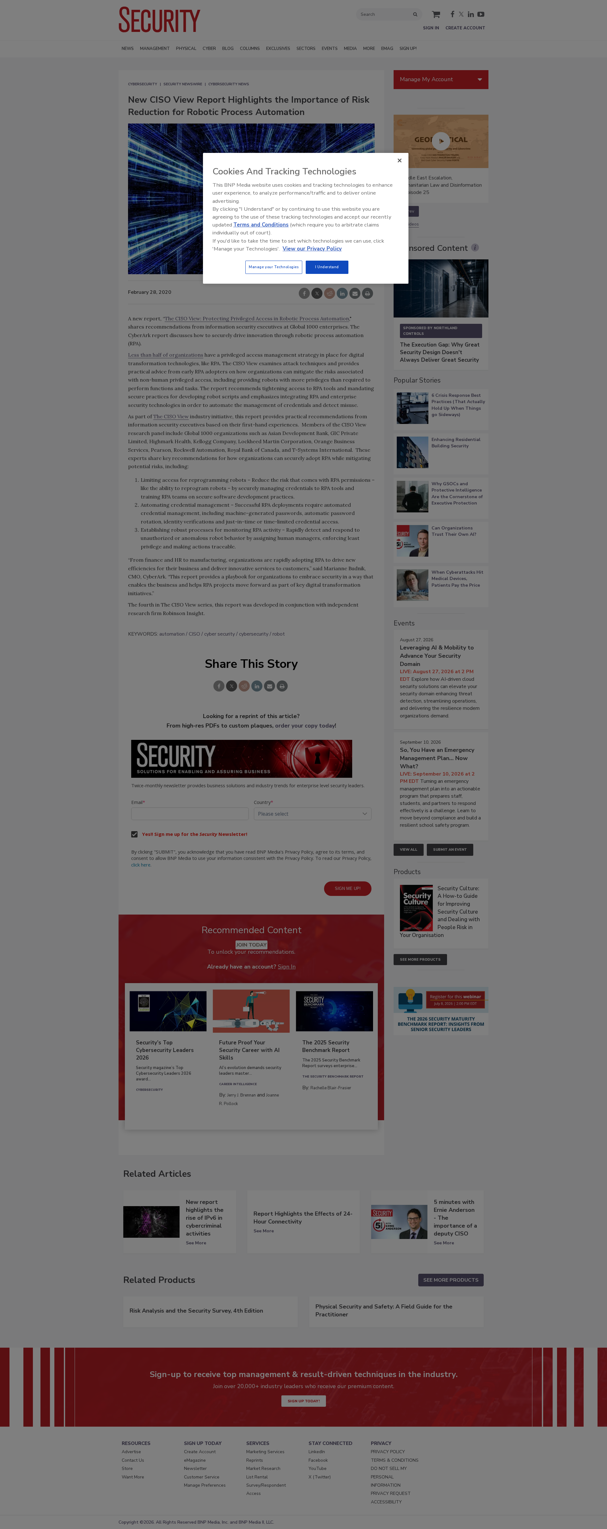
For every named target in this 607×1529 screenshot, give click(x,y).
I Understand (327, 266)
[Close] (400, 160)
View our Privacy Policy (312, 248)
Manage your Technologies (274, 266)
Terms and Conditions (261, 224)
